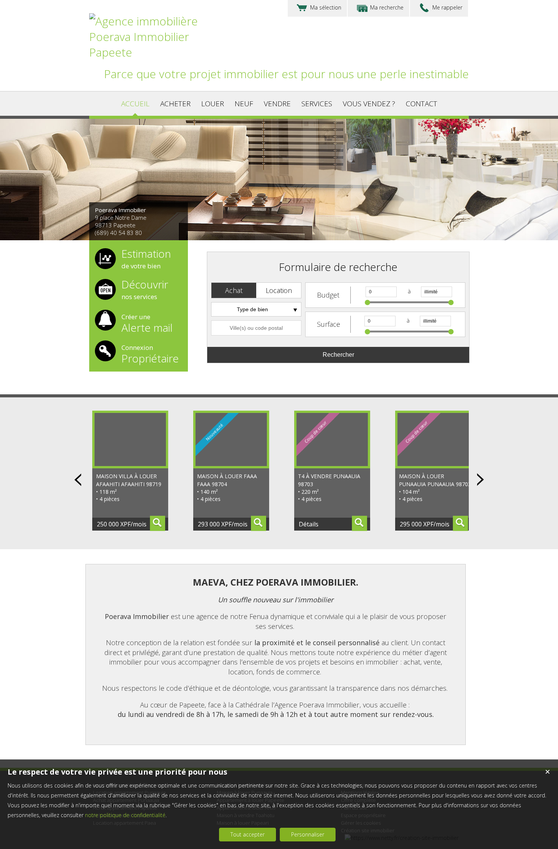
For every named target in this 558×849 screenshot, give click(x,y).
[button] (233, 290)
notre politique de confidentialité (125, 815)
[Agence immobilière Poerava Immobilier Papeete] (153, 52)
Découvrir (144, 290)
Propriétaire (150, 353)
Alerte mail (147, 322)
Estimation (146, 259)
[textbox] (256, 328)
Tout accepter (247, 834)
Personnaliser (307, 834)
